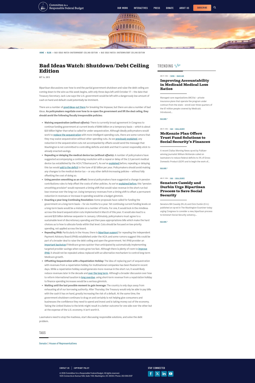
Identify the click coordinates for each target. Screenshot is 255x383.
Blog (49, 52)
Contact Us (64, 368)
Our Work (122, 8)
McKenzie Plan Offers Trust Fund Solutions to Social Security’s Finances (185, 137)
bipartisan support (108, 232)
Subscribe (202, 7)
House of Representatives (63, 343)
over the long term (98, 273)
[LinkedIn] (164, 374)
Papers (172, 76)
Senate (43, 343)
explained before (127, 183)
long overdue (88, 277)
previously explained (126, 138)
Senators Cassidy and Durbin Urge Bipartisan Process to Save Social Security (182, 189)
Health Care (180, 76)
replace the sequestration (67, 134)
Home (42, 52)
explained (114, 163)
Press (157, 8)
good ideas (69, 107)
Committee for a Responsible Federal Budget (61, 6)
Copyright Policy (81, 368)
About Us (184, 8)
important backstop (55, 244)
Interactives (141, 8)
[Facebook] (151, 374)
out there (81, 107)
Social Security (180, 129)
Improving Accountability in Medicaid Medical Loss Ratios (184, 84)
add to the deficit (69, 167)
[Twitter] (157, 374)
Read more (163, 119)
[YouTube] (170, 374)
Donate (170, 8)
